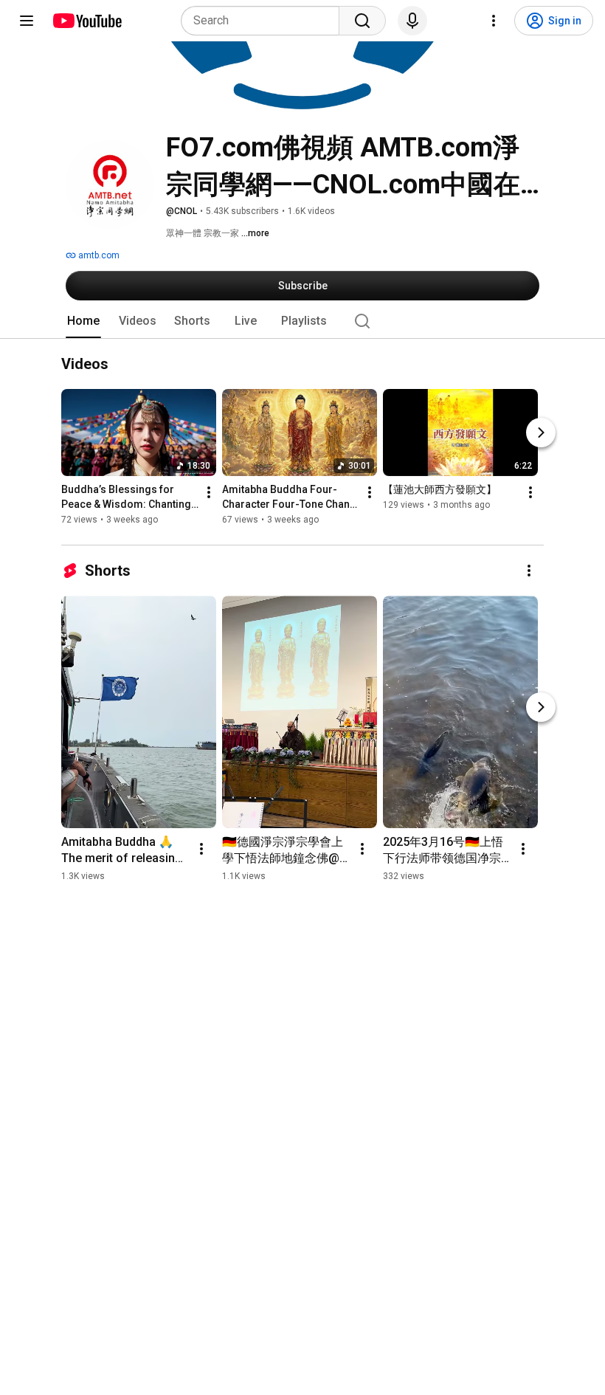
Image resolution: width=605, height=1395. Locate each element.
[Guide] (26, 21)
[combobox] (264, 21)
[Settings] (493, 21)
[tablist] (302, 321)
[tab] (83, 321)
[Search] (362, 20)
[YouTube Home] (86, 20)
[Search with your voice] (412, 20)
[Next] (541, 433)
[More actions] (209, 493)
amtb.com (98, 255)
